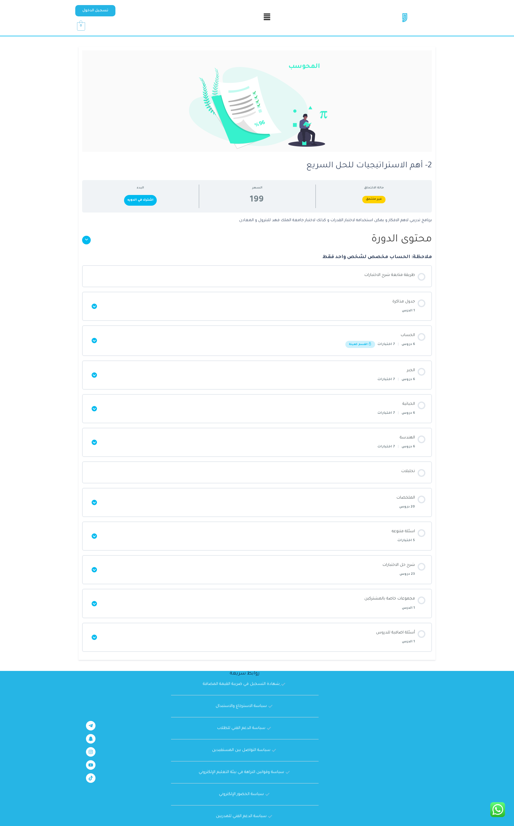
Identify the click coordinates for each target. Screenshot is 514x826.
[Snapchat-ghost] (90, 739)
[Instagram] (90, 752)
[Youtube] (90, 765)
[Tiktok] (90, 778)
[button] (95, 10)
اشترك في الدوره (140, 200)
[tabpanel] (257, 220)
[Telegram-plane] (90, 725)
